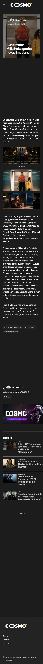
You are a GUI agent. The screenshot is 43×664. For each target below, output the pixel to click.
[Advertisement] (21, 89)
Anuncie (6, 643)
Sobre (5, 636)
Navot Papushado (11, 331)
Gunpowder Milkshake (13, 327)
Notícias (7, 397)
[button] (4, 4)
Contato (6, 640)
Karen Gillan (30, 327)
